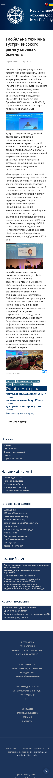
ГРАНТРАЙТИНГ (27, 695)
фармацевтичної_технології (28, 381)
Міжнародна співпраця (23, 384)
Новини (7, 445)
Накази (7, 455)
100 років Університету (15, 513)
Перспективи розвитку (15, 536)
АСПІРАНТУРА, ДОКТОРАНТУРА (27, 650)
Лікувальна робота (13, 484)
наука (8, 384)
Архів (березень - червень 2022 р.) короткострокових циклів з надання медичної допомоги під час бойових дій (24, 586)
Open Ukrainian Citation (15, 611)
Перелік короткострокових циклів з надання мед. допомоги (26, 566)
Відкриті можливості (14, 452)
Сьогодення (10, 510)
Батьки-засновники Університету (21, 523)
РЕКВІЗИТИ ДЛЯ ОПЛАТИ (27, 686)
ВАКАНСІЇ (27, 717)
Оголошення (10, 448)
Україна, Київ (10, 533)
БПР (27, 698)
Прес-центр (10, 542)
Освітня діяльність (13, 477)
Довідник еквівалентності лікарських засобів (27, 614)
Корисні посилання (13, 458)
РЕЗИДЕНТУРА (27, 672)
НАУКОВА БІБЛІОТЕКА (27, 713)
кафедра (10, 381)
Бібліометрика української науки (20, 607)
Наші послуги (10, 526)
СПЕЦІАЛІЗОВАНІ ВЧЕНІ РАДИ (27, 690)
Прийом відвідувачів (14, 539)
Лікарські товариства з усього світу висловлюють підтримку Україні (22, 580)
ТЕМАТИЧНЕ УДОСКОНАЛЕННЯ (27, 668)
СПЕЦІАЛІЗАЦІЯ (27, 646)
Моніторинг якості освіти (16, 491)
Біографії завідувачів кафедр (18, 529)
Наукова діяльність (13, 481)
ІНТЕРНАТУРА (27, 642)
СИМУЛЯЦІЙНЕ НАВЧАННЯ (27, 676)
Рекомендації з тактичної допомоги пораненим (22, 571)
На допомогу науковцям (16, 617)
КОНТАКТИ (27, 709)
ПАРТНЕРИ (27, 721)
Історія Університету (14, 519)
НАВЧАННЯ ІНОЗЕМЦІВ (27, 654)
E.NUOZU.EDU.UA (27, 664)
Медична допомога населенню (19, 576)
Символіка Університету (16, 516)
